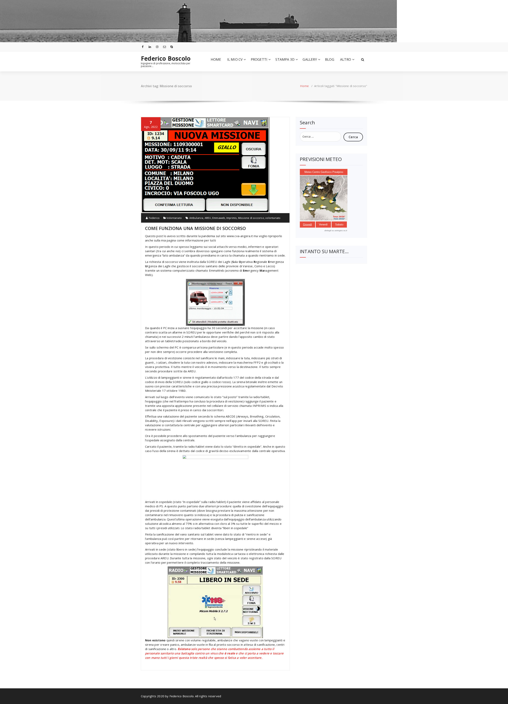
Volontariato (174, 218)
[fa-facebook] (142, 47)
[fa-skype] (172, 47)
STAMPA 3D (284, 59)
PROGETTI (259, 59)
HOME (216, 59)
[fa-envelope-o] (164, 47)
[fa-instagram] (157, 47)
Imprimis (231, 218)
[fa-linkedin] (150, 47)
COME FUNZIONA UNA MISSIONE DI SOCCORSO (195, 228)
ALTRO (345, 59)
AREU (208, 218)
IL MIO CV (235, 59)
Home (304, 86)
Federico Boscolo (165, 58)
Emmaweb (218, 218)
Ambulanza (196, 218)
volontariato (272, 218)
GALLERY (310, 59)
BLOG (329, 59)
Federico (154, 218)
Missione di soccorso (251, 218)
